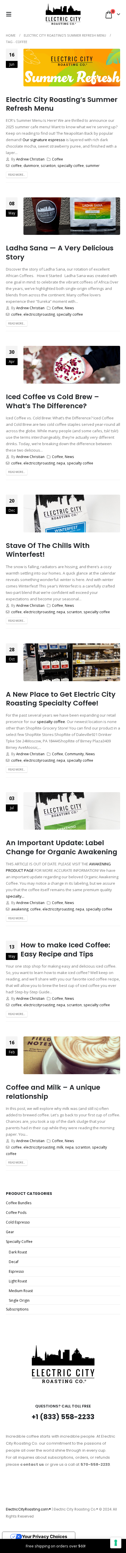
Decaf (13, 1261)
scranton (48, 165)
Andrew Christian (30, 159)
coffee (16, 165)
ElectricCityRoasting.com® (28, 1509)
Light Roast (18, 1281)
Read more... (16, 175)
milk (60, 1147)
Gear (10, 1231)
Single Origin (19, 1300)
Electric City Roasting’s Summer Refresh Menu (62, 104)
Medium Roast (21, 1290)
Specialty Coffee (19, 1241)
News (69, 307)
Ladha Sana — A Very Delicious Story (59, 252)
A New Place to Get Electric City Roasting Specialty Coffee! (60, 698)
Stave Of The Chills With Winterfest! (48, 550)
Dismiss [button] (93, 1546)
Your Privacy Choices (44, 1536)
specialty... (15, 896)
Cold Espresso (18, 1222)
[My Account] (23, 14)
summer (93, 165)
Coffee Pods (16, 1212)
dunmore (31, 165)
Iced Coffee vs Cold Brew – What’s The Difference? (52, 401)
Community (74, 753)
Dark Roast (18, 1252)
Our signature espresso (44, 139)
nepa (61, 463)
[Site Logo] (63, 14)
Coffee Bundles (18, 1202)
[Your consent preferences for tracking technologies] (115, 1542)
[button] (10, 14)
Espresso (16, 1271)
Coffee (57, 159)
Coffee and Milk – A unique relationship (53, 1091)
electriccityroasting (39, 314)
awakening (19, 909)
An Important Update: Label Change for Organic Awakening (61, 847)
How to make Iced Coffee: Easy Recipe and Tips (65, 949)
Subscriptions (17, 1309)
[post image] (71, 67)
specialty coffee (70, 165)
